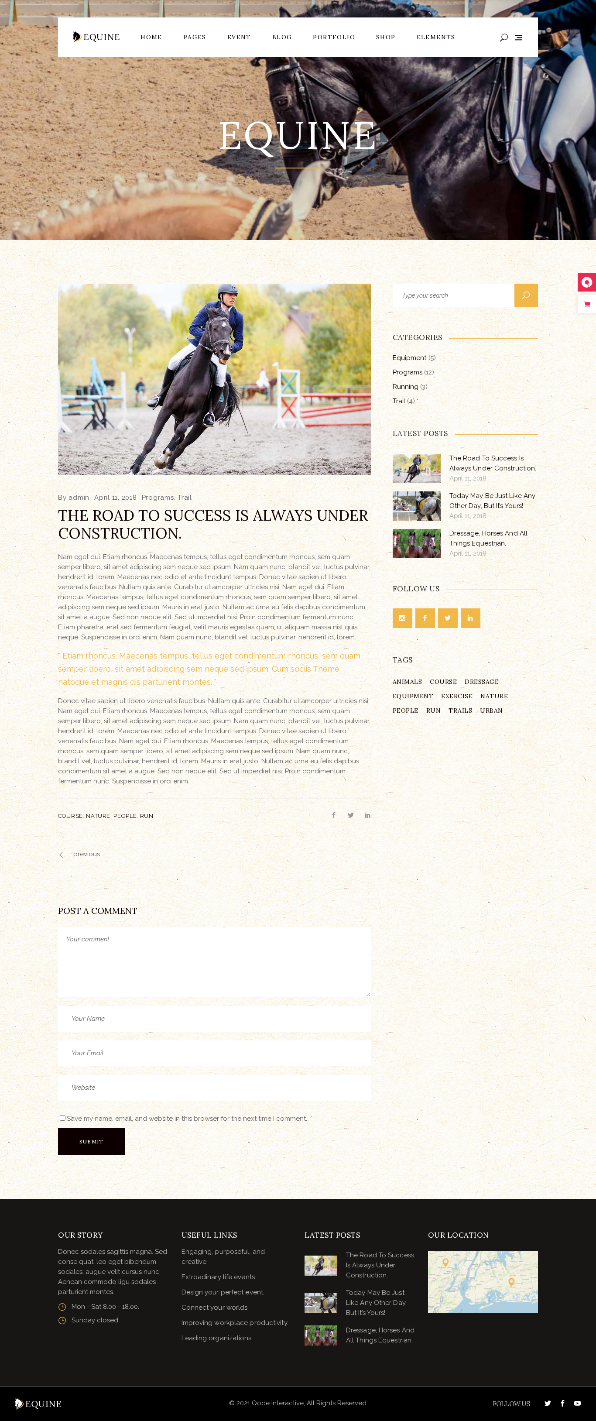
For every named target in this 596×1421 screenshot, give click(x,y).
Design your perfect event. (223, 1292)
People (125, 816)
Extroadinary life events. (219, 1277)
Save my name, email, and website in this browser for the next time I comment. (187, 1118)
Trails (460, 710)
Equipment (410, 358)
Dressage (482, 682)
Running (406, 387)
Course (70, 816)
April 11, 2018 (115, 497)
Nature (98, 816)
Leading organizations (217, 1338)
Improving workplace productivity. (235, 1323)
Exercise (457, 696)
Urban (491, 710)
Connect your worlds (215, 1307)
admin (79, 497)
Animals (407, 682)
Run (147, 816)
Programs (158, 497)
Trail (185, 497)
